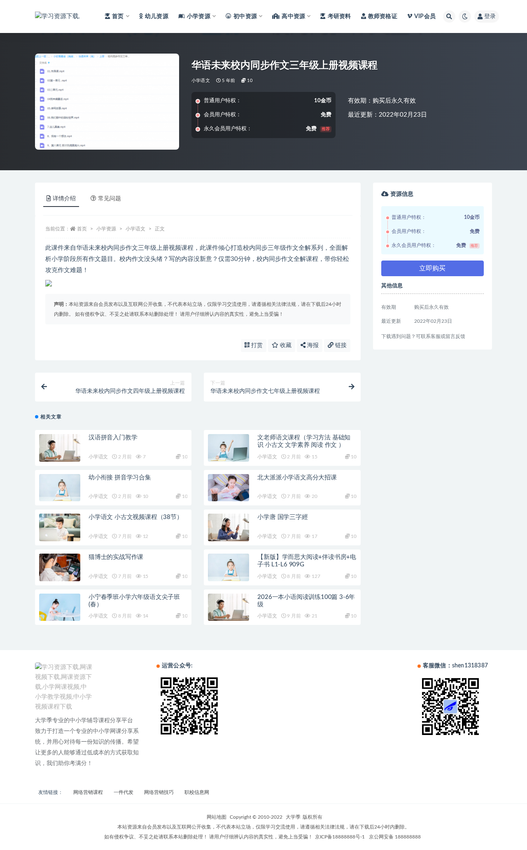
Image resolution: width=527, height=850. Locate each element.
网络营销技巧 (159, 792)
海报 (312, 345)
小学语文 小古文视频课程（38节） (136, 517)
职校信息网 (196, 792)
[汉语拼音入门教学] (59, 448)
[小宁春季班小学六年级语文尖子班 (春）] (59, 607)
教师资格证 (382, 16)
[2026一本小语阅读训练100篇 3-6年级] (228, 607)
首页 (82, 228)
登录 (490, 16)
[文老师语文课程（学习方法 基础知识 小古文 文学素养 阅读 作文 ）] (228, 448)
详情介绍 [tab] (64, 199)
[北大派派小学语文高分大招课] (228, 488)
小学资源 (106, 228)
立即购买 (432, 268)
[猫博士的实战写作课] (59, 567)
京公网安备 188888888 (395, 836)
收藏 (284, 345)
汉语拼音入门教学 (113, 437)
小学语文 (200, 80)
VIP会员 (425, 16)
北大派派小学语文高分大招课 (296, 477)
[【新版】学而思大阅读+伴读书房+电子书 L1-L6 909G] (228, 567)
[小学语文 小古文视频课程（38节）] (59, 527)
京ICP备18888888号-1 (340, 836)
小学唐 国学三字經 (282, 517)
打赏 (256, 345)
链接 (340, 345)
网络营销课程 (88, 792)
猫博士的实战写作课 (116, 557)
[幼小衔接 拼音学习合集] (59, 488)
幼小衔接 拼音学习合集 (120, 477)
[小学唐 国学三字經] (228, 527)
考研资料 (339, 16)
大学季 (293, 817)
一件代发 (123, 792)
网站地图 (216, 817)
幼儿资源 (156, 16)
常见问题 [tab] (109, 199)
